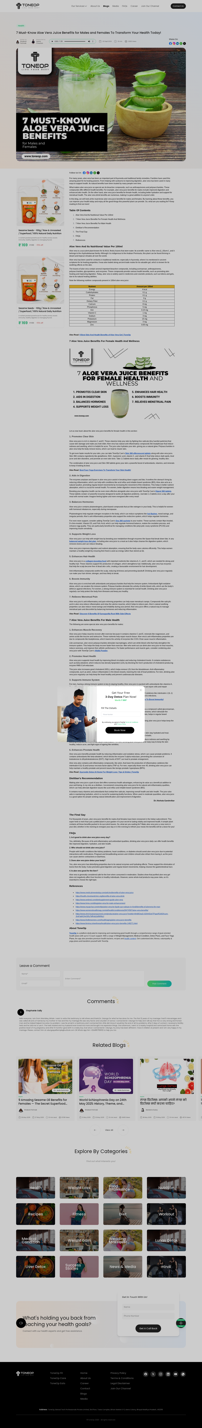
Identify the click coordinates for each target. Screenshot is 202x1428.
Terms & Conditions (131, 722)
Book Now (119, 730)
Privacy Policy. (121, 724)
